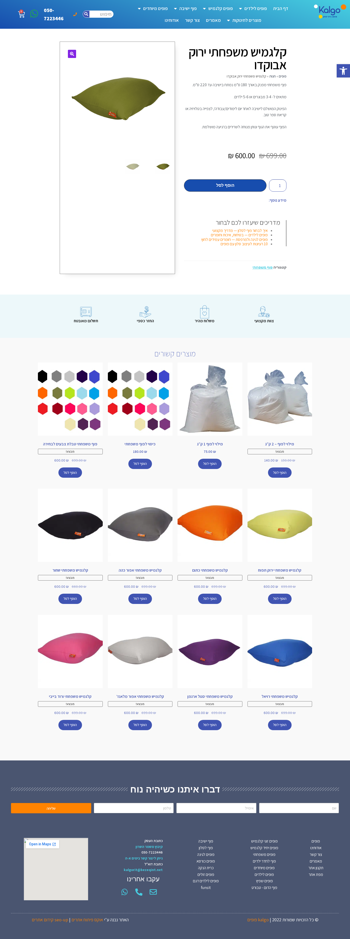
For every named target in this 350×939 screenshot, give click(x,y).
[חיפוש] (86, 14)
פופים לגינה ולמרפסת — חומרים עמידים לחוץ (234, 239)
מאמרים (213, 20)
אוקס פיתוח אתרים (87, 920)
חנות (272, 76)
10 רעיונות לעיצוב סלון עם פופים (244, 244)
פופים (282, 76)
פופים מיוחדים (155, 8)
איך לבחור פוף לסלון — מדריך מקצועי (240, 230)
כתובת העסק (154, 840)
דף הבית (280, 8)
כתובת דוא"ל (154, 864)
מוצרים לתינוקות (246, 20)
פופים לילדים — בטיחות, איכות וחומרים (239, 235)
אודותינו (172, 20)
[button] (343, 70)
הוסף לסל (225, 185)
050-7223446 (152, 852)
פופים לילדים (255, 8)
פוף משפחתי (262, 267)
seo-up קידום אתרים (50, 920)
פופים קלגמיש (220, 8)
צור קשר (192, 20)
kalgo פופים (258, 920)
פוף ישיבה (188, 8)
